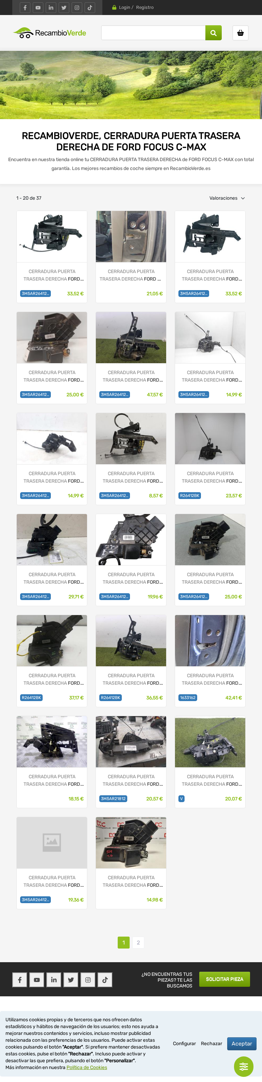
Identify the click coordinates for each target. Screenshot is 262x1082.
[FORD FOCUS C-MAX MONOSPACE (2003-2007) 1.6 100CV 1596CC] (210, 236)
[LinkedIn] (51, 7)
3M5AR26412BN (115, 394)
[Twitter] (64, 7)
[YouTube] (38, 7)
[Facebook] (25, 7)
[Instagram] (77, 7)
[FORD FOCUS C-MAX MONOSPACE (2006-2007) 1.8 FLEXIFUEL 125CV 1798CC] (52, 438)
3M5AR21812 (113, 798)
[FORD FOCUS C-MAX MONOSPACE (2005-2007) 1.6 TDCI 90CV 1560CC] (210, 337)
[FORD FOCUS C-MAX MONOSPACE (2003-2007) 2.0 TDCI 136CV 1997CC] (131, 438)
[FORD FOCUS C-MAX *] (131, 236)
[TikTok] (90, 7)
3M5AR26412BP (194, 293)
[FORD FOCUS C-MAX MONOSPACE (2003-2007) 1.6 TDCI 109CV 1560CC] (52, 236)
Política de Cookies (87, 1067)
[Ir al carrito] (240, 33)
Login (124, 7)
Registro (145, 7)
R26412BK (189, 495)
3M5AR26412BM (36, 394)
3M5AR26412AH (36, 899)
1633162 (187, 697)
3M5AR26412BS (36, 293)
